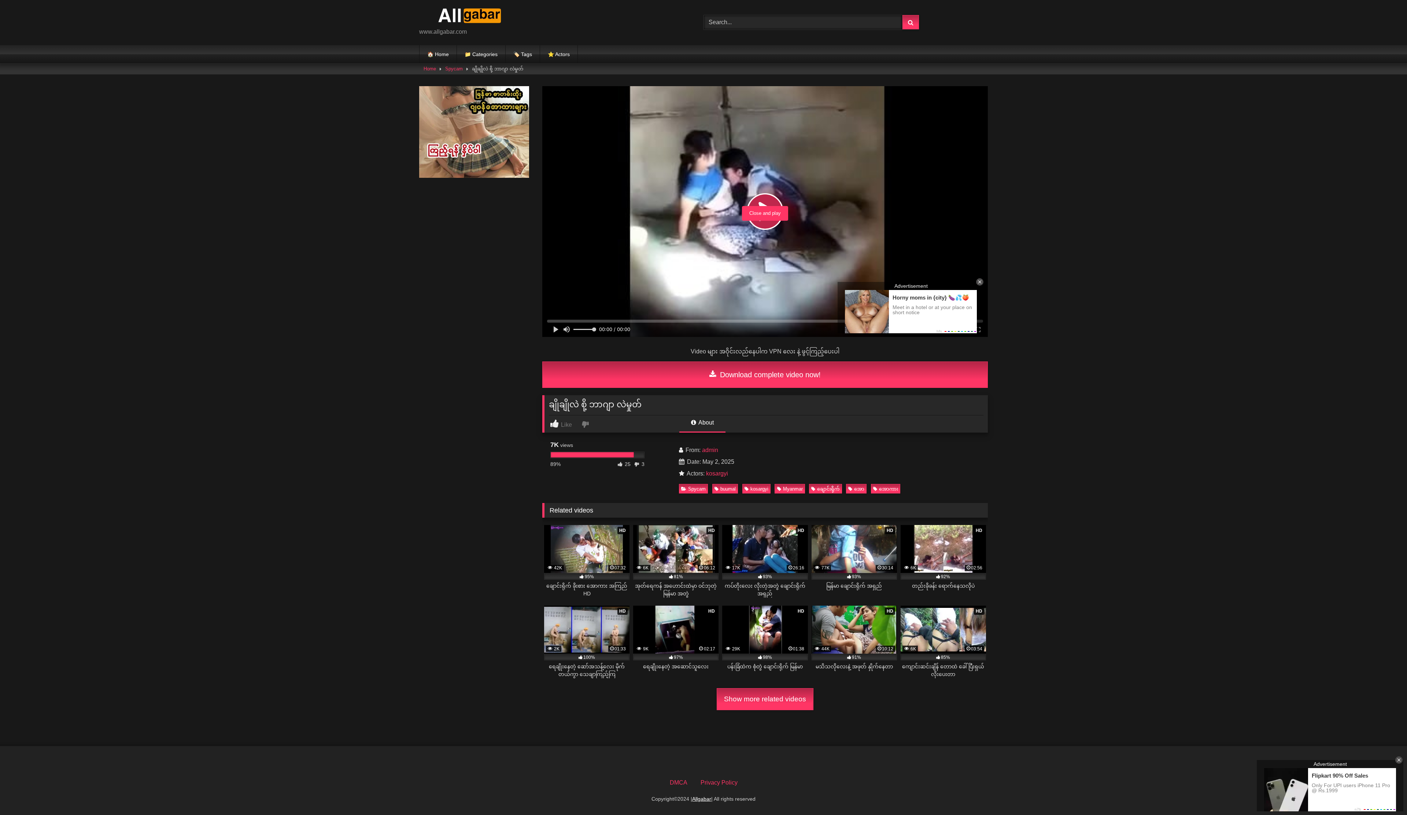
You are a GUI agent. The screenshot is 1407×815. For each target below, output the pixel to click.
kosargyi (717, 473)
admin (710, 450)
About (705, 422)
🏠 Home (438, 54)
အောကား (888, 489)
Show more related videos (765, 699)
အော (859, 489)
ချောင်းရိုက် (828, 489)
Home (430, 68)
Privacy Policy (719, 782)
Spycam (454, 68)
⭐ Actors (559, 54)
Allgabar (701, 799)
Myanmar (793, 489)
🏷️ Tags (522, 54)
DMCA (678, 782)
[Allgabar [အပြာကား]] (474, 16)
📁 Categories (481, 54)
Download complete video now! (769, 375)
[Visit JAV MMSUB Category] (474, 176)
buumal (728, 489)
